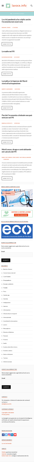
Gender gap (6, 295)
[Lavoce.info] (17, 5)
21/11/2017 (17, 57)
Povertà (5, 339)
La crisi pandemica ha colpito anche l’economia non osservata (16, 20)
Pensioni (5, 336)
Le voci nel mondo (6, 443)
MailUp (4, 452)
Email (3, 251)
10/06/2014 (6, 159)
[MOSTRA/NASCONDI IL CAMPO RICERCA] (31, 5)
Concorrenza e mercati (9, 273)
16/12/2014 (17, 89)
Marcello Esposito (7, 123)
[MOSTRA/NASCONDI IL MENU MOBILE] (3, 5)
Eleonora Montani (7, 57)
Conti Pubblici (7, 276)
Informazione (6, 310)
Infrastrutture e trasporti (10, 313)
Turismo (5, 358)
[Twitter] (6, 434)
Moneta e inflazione (8, 332)
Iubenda (4, 454)
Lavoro (5, 324)
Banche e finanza (7, 269)
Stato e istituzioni (8, 354)
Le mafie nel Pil (8, 51)
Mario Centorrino (7, 157)
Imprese (5, 306)
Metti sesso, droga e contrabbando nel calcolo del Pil (16, 150)
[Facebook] (3, 434)
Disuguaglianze (7, 280)
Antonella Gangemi (25, 157)
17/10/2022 (15, 27)
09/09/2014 (17, 123)
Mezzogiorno (6, 328)
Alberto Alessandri (7, 89)
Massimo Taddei (6, 27)
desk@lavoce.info (6, 404)
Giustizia (5, 299)
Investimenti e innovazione (10, 321)
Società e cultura (7, 350)
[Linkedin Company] (12, 434)
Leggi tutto (7, 44)
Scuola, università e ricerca (10, 347)
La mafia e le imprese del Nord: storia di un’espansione (14, 82)
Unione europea (7, 361)
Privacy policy (5, 414)
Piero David (16, 157)
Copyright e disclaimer (8, 412)
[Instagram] (9, 434)
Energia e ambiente (8, 284)
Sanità (5, 343)
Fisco (4, 291)
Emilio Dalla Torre (7, 455)
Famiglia (5, 287)
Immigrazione (6, 302)
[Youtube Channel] (15, 434)
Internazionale (7, 317)
